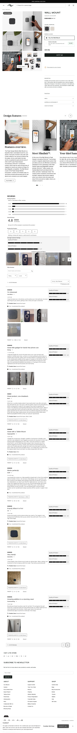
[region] (38, 726)
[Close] (72, 726)
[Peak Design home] (10, 5)
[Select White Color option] (52, 28)
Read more (47, 93)
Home (3, 9)
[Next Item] (70, 116)
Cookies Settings (48, 726)
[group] (60, 28)
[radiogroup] (60, 41)
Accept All (63, 726)
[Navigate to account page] (69, 5)
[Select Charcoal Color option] (47, 28)
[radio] (47, 28)
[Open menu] (4, 5)
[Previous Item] (65, 116)
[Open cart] (73, 5)
